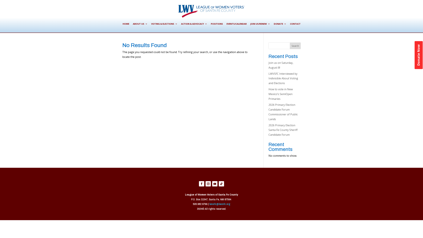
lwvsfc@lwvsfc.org (219, 204)
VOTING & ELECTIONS (162, 23)
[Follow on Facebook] (201, 183)
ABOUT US (138, 23)
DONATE (278, 23)
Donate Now (418, 55)
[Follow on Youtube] (214, 183)
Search (295, 45)
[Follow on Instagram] (208, 183)
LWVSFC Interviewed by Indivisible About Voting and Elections (283, 78)
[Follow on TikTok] (221, 183)
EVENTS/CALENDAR (237, 23)
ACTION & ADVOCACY (192, 23)
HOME (126, 23)
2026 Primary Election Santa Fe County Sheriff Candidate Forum (283, 130)
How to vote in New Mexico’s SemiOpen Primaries (281, 94)
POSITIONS (217, 23)
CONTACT (295, 23)
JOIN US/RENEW (258, 23)
